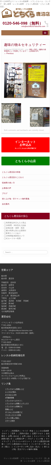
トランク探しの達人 (12, 418)
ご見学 (12, 433)
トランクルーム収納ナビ (13, 406)
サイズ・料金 (27, 431)
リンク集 (39, 439)
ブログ (4, 193)
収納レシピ (9, 409)
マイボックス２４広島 (13, 415)
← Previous (9, 53)
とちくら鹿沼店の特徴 (11, 172)
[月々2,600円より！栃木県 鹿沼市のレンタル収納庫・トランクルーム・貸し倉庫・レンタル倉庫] (25, 13)
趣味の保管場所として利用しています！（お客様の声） (25, 50)
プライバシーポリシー (21, 441)
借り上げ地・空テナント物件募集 (15, 199)
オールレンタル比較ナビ (13, 412)
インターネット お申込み (25, 144)
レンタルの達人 (10, 392)
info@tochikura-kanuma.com (33, 26)
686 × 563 (33, 49)
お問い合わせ (13, 436)
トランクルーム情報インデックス (17, 403)
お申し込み (26, 436)
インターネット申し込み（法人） (27, 447)
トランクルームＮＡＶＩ (13, 401)
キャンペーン (39, 436)
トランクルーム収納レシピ (14, 389)
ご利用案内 (14, 431)
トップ (4, 431)
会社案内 (5, 204)
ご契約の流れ (23, 433)
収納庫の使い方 (8, 183)
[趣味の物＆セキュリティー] (25, 80)
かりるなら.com (10, 395)
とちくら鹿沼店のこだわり (13, 177)
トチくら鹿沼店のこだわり (17, 444)
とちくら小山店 (25, 161)
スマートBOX (10, 421)
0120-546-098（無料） (23, 23)
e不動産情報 (9, 398)
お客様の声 (6, 188)
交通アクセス (37, 433)
